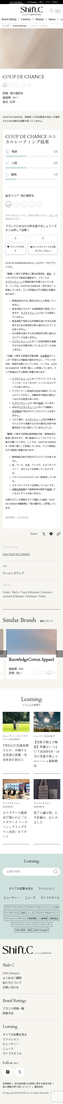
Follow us (29, 1086)
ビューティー (12, 897)
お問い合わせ (11, 987)
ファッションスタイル (15, 918)
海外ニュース (28, 913)
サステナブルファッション (40, 907)
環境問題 (32, 918)
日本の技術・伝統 (23, 930)
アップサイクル (11, 913)
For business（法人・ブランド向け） (43, 2)
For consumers (16, 2)
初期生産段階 (18, 489)
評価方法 (8, 1013)
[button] (3, 653)
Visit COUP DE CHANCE (16, 554)
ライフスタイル (50, 897)
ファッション (46, 888)
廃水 (49, 274)
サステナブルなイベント (48, 913)
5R (56, 907)
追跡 (40, 403)
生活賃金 (44, 356)
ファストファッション (22, 924)
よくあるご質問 (12, 978)
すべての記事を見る (21, 888)
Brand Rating (9, 19)
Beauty (40, 19)
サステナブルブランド (15, 907)
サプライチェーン (14, 282)
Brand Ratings (19, 26)
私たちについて (12, 982)
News (52, 19)
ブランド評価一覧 (13, 1008)
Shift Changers (41, 930)
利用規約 (7, 1083)
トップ (6, 26)
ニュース (30, 897)
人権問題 (43, 918)
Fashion (26, 19)
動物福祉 (54, 918)
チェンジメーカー (43, 924)
